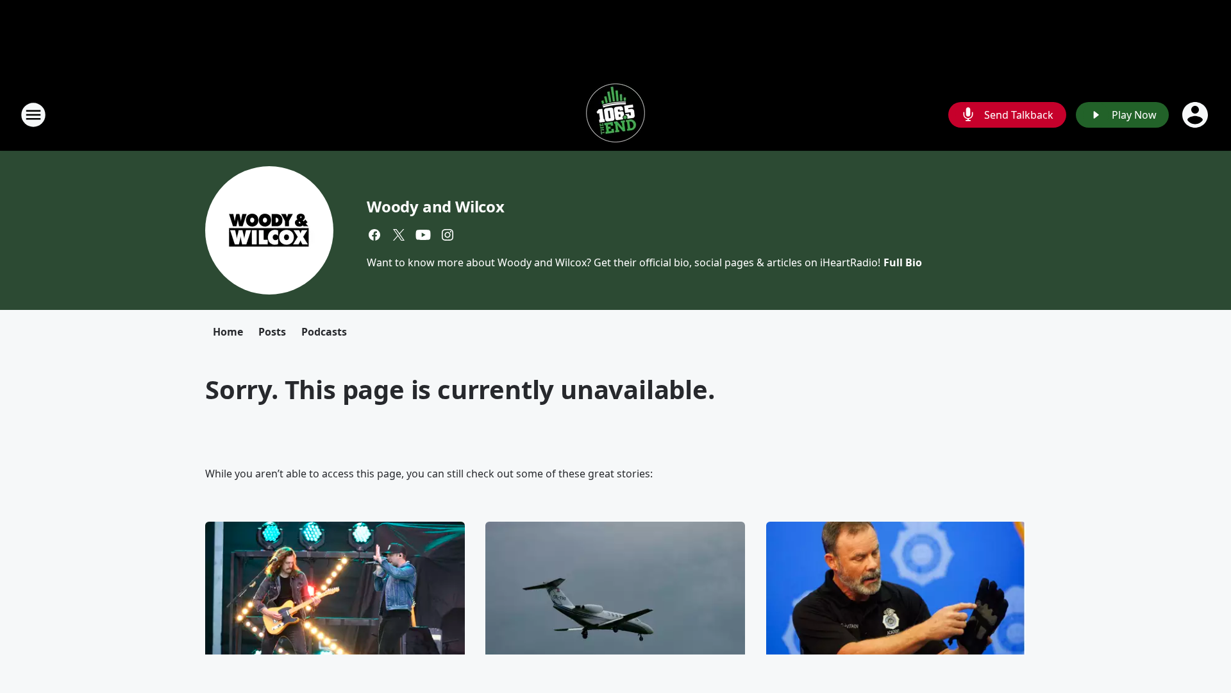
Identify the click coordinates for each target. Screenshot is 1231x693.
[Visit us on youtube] (423, 235)
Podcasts (324, 332)
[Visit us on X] (398, 235)
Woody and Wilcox (436, 206)
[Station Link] (615, 114)
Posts (272, 332)
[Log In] (1196, 115)
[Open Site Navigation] (33, 115)
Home (228, 332)
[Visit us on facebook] (374, 235)
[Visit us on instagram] (447, 235)
